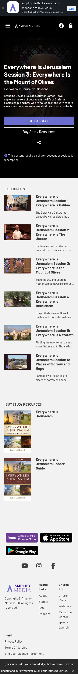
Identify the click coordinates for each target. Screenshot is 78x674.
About (43, 595)
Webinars (65, 606)
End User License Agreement (24, 653)
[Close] (3, 8)
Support (44, 601)
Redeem (44, 613)
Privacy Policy (14, 641)
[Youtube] (24, 565)
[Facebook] (53, 565)
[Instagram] (39, 565)
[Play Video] (17, 203)
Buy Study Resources (39, 131)
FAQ (41, 607)
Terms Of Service (16, 647)
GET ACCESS (39, 121)
